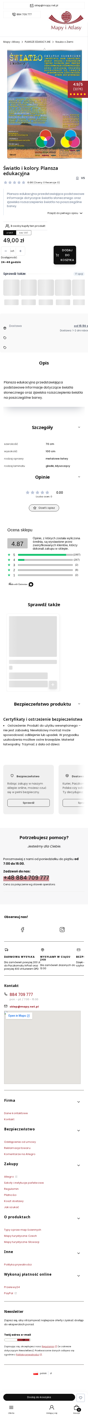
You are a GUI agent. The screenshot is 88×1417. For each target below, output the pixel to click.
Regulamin (11, 1189)
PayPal (9, 1293)
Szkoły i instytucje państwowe (24, 1183)
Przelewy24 (12, 1287)
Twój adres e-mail (17, 1335)
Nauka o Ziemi (64, 42)
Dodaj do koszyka (67, 255)
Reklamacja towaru (17, 1148)
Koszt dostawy (14, 1201)
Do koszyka (53, 685)
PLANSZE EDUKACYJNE (38, 42)
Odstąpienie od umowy (20, 1142)
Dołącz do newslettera (23, 1340)
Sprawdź (28, 803)
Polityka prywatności (18, 1264)
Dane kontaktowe (16, 1113)
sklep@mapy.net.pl (46, 5)
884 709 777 (24, 14)
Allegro (9, 1177)
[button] (44, 427)
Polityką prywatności (27, 1354)
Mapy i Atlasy (11, 42)
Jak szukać (11, 1207)
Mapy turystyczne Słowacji (21, 1242)
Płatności (10, 1195)
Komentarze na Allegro (19, 1154)
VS (83, 178)
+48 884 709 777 (26, 877)
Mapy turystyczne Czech (20, 1236)
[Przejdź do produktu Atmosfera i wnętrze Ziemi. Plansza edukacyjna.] (33, 641)
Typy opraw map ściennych (22, 1230)
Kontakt (9, 1119)
